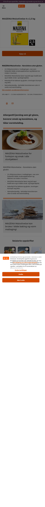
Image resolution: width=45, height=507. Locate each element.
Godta (21, 274)
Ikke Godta (21, 280)
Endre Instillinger (21, 270)
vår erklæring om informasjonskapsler (25, 262)
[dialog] (22, 380)
